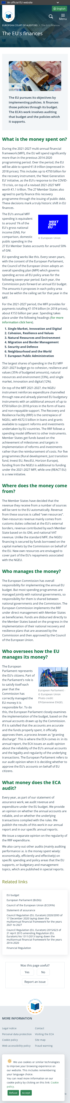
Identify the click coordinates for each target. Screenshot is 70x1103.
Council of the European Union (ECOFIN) (31, 905)
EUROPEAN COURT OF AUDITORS (20, 25)
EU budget (13, 895)
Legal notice (9, 1028)
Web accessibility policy (16, 1045)
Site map (40, 1039)
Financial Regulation (19, 948)
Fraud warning (44, 1045)
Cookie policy (10, 1039)
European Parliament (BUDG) (24, 900)
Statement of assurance (21, 910)
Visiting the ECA (44, 1034)
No (43, 972)
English (61, 8)
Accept (26, 1092)
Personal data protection (17, 1034)
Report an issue (35, 982)
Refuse (13, 1092)
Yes (27, 972)
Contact (39, 1028)
